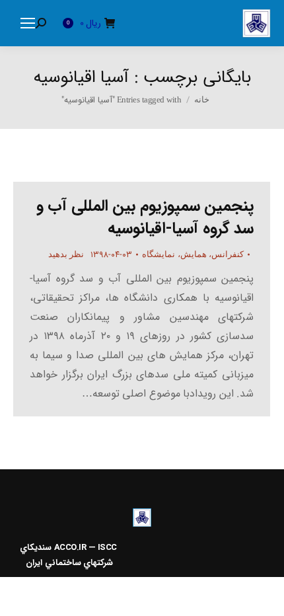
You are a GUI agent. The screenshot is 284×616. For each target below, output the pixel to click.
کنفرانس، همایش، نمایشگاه (193, 254)
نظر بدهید (66, 254)
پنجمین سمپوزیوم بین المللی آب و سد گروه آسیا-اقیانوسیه (145, 217)
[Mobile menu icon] (28, 23)
